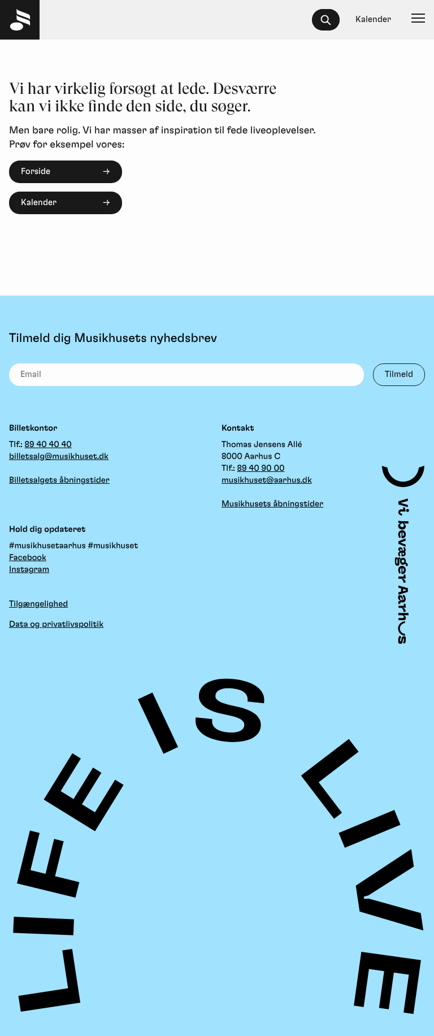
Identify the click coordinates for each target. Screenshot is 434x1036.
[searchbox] (331, 20)
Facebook (27, 557)
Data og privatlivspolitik (56, 624)
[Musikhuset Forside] (20, 20)
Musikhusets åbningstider (272, 504)
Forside (35, 171)
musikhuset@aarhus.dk (267, 480)
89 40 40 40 (48, 444)
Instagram (29, 569)
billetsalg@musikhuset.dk (58, 456)
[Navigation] (418, 20)
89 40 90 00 (261, 468)
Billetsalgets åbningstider (59, 480)
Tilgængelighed (38, 604)
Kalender (39, 202)
